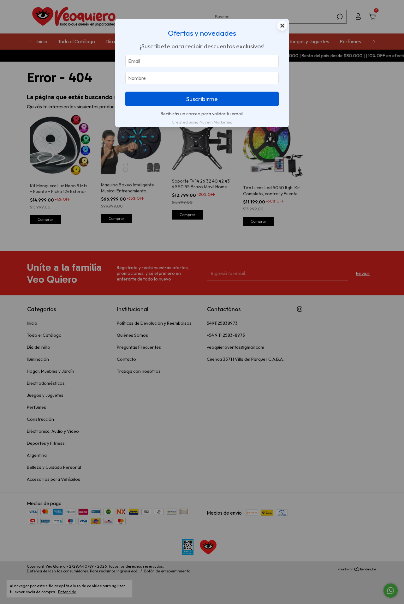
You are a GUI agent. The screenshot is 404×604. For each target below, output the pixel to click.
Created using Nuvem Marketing (202, 121)
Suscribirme (202, 99)
